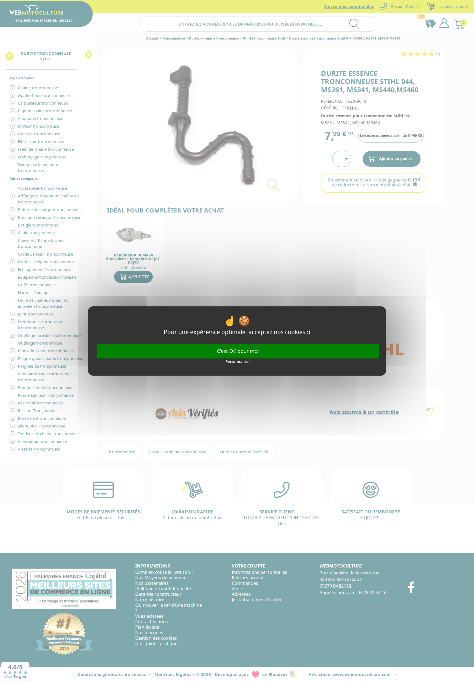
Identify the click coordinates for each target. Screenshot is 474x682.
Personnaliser (237, 361)
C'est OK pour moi (238, 351)
